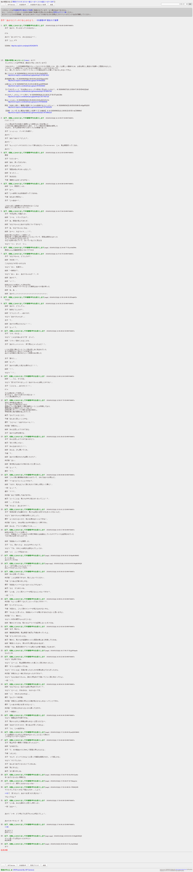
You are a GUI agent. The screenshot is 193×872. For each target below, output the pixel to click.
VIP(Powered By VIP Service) (23, 870)
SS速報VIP (22, 4)
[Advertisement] (41, 53)
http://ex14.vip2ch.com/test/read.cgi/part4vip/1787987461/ (28, 75)
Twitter (27, 60)
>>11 (6, 793)
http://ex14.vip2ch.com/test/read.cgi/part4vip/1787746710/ (28, 96)
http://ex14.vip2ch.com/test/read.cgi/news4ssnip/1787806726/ (30, 91)
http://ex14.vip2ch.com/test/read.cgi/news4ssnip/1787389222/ (30, 112)
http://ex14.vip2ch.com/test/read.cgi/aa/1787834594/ (26, 86)
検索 (51, 4)
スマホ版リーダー (43, 2)
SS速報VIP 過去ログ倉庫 (38, 4)
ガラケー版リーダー (30, 2)
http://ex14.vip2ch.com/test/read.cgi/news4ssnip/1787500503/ (30, 107)
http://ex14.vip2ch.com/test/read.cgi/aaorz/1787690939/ (27, 102)
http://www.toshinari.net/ (181, 869)
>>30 (6, 827)
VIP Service (11, 4)
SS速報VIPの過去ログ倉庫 (22, 10)
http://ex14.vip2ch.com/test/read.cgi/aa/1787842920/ (26, 80)
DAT (52, 2)
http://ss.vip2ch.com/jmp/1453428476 (24, 46)
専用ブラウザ (17, 2)
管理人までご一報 (59, 12)
